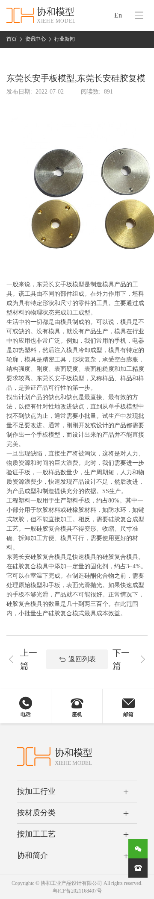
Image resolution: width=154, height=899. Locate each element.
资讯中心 (35, 39)
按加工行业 (36, 791)
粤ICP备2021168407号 (77, 891)
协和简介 (32, 855)
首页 (11, 39)
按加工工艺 (36, 834)
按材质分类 (36, 812)
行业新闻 (64, 39)
